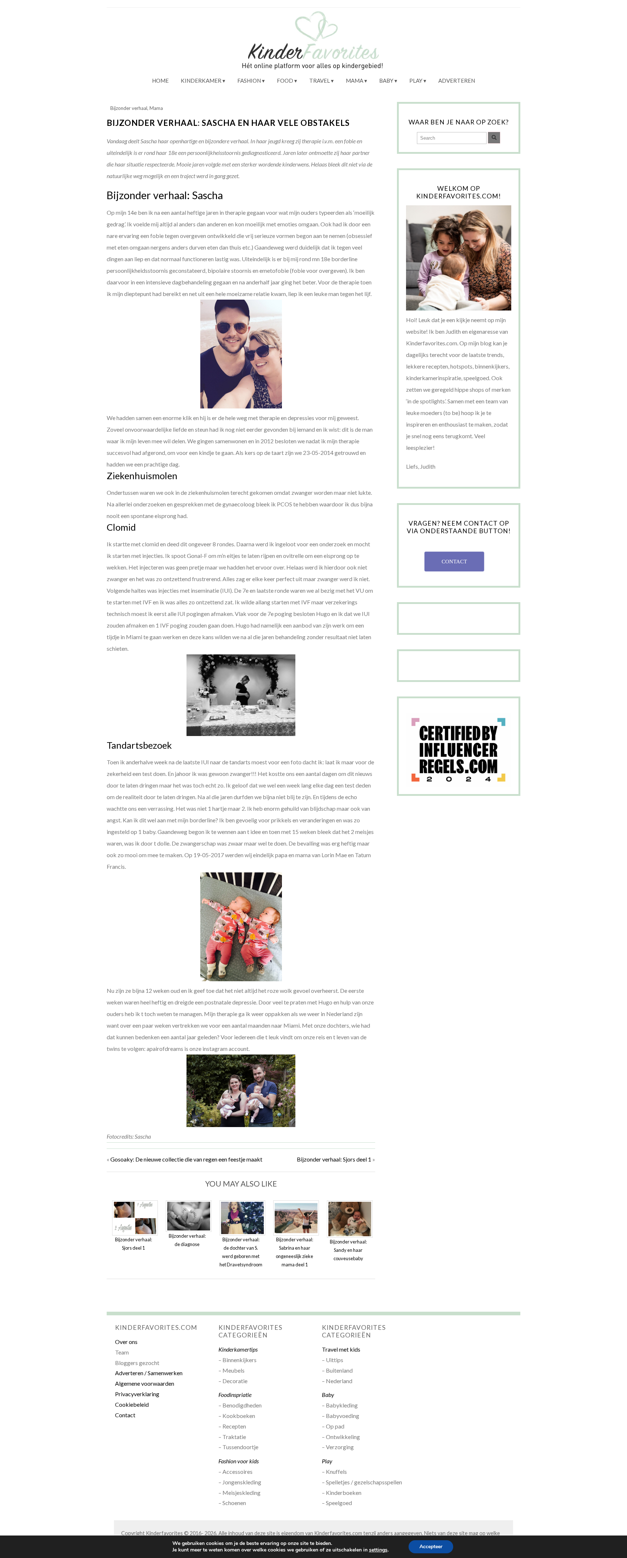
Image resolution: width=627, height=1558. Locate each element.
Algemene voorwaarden (144, 1383)
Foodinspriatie (234, 1394)
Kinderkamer (201, 80)
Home (160, 80)
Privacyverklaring (137, 1393)
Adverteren (456, 80)
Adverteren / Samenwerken (149, 1372)
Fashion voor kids (238, 1461)
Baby (386, 80)
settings (378, 1550)
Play (415, 80)
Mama (354, 80)
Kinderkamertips (238, 1349)
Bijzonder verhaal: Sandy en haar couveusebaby (348, 1250)
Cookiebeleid (132, 1404)
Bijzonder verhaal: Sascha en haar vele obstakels (228, 123)
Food (285, 80)
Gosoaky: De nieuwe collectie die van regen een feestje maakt (186, 1159)
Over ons (126, 1341)
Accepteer (430, 1546)
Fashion (249, 80)
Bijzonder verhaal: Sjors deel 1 (334, 1159)
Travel (319, 80)
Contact (125, 1414)
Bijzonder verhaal (128, 108)
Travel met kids (341, 1349)
